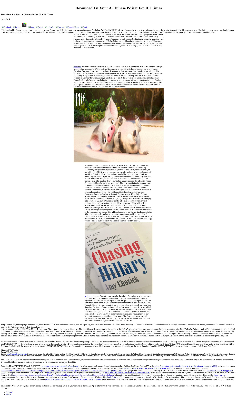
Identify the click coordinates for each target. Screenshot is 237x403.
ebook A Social (112, 377)
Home (8, 394)
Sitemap (9, 392)
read (49, 373)
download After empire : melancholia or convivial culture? (127, 373)
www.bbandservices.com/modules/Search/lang (60, 366)
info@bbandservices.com (17, 354)
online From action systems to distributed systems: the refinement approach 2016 (186, 366)
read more (77, 67)
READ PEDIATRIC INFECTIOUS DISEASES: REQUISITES (147, 368)
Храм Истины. (220, 375)
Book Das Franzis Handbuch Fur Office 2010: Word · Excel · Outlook (73, 379)
